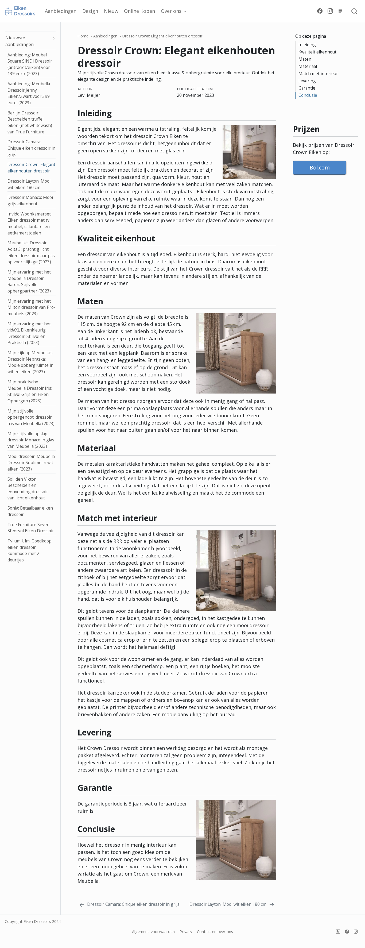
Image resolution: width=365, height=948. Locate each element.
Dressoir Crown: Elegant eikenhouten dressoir (31, 168)
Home (82, 35)
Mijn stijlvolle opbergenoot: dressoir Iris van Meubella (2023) (31, 417)
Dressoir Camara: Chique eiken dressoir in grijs (31, 148)
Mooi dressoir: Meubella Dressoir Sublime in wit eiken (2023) (31, 462)
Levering (307, 81)
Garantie (306, 88)
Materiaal (307, 66)
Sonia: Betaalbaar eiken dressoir (30, 511)
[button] (173, 11)
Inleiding (307, 45)
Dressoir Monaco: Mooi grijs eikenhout (30, 201)
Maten (304, 59)
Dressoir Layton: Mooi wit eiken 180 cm (29, 184)
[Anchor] (272, 113)
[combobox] (354, 11)
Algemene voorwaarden (153, 931)
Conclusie (307, 95)
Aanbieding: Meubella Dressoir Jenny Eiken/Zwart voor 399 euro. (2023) (28, 93)
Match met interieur (318, 73)
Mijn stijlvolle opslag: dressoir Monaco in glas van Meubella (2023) (30, 440)
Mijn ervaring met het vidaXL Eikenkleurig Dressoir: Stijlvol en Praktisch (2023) (29, 333)
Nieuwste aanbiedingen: (19, 41)
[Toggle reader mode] (340, 11)
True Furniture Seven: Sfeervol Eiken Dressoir (30, 528)
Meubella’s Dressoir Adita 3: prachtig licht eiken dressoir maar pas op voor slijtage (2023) (31, 252)
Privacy (186, 931)
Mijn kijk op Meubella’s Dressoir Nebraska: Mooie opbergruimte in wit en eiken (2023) (30, 362)
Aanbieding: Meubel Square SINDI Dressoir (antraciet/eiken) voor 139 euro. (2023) (29, 64)
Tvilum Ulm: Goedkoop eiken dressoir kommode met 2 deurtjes (29, 550)
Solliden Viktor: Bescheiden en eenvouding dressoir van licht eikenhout (27, 488)
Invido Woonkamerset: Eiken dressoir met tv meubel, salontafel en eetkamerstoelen (29, 223)
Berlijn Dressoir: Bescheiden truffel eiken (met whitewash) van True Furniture (29, 122)
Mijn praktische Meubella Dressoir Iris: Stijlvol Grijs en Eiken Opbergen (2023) (29, 391)
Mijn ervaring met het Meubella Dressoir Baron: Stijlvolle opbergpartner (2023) (29, 281)
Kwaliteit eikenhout (317, 52)
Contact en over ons (215, 931)
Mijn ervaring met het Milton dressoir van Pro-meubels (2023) (31, 307)
